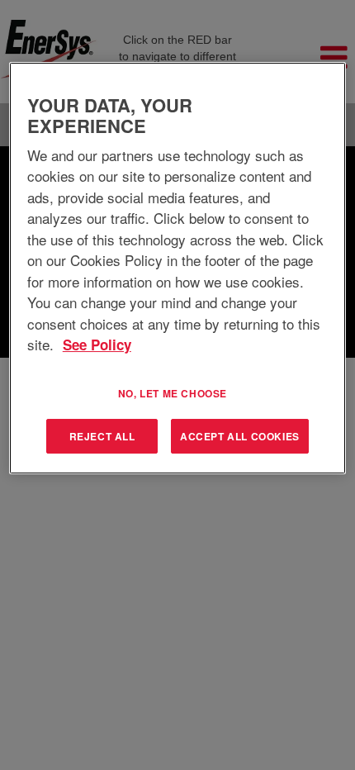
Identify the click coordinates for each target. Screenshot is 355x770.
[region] (178, 268)
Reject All (102, 436)
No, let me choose (172, 393)
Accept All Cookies (240, 436)
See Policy (97, 344)
